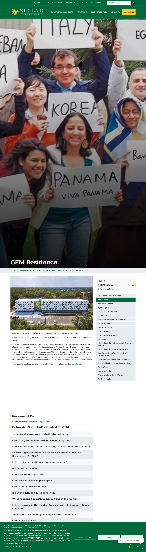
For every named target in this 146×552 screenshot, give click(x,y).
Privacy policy (9, 547)
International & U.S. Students (29, 270)
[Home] (27, 12)
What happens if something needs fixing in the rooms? (44, 499)
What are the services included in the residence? (40, 434)
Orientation (70, 3)
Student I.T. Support (94, 3)
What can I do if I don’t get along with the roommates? (45, 514)
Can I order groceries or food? (29, 486)
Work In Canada (104, 379)
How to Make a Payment (108, 335)
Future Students (105, 323)
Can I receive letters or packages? (32, 480)
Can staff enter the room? (27, 474)
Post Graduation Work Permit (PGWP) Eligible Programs (113, 354)
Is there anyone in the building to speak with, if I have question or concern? (51, 507)
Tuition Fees (103, 367)
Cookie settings (85, 537)
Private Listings (107, 289)
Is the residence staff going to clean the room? (40, 462)
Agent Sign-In (103, 308)
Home (12, 270)
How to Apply (103, 331)
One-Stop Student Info (53, 3)
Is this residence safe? (25, 468)
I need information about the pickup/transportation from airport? (51, 446)
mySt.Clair (37, 3)
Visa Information (105, 371)
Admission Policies (105, 304)
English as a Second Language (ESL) (113, 319)
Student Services (99, 12)
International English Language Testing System (114, 344)
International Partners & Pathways (113, 349)
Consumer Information (107, 312)
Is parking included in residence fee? (33, 492)
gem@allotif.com (79, 364)
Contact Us (102, 316)
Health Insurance (105, 327)
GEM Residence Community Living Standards (33, 422)
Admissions (82, 12)
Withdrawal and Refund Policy (110, 375)
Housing (101, 281)
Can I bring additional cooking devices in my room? (42, 440)
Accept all (132, 537)
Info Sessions (103, 339)
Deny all (108, 537)
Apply (81, 3)
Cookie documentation (24, 547)
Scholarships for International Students (115, 363)
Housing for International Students (56, 270)
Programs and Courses (62, 12)
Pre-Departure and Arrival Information (114, 359)
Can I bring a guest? (24, 520)
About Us (115, 12)
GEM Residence (106, 285)
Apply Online (103, 300)
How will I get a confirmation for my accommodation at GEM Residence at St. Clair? (48, 454)
